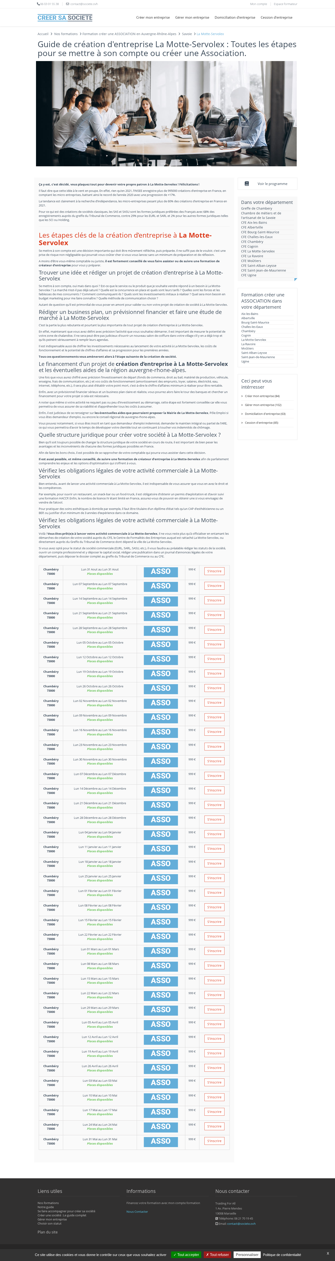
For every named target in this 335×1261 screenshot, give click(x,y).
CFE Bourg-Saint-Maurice (260, 232)
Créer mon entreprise (153, 17)
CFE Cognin (249, 246)
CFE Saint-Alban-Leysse (258, 265)
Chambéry (248, 331)
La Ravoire (248, 344)
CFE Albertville (252, 227)
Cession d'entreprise (276, 17)
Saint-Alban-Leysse (254, 353)
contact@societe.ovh (241, 1224)
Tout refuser (219, 1255)
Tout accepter (187, 1255)
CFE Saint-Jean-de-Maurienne (263, 270)
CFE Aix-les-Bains (254, 222)
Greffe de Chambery (256, 208)
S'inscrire (214, 571)
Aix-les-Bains (249, 314)
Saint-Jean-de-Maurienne (258, 357)
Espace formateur (285, 4)
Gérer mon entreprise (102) (263, 405)
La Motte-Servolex (253, 340)
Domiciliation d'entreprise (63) (265, 414)
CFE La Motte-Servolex (258, 251)
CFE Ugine (248, 275)
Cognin (246, 335)
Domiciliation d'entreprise (235, 17)
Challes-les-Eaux (252, 327)
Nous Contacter (137, 1212)
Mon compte (258, 4)
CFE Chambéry (252, 241)
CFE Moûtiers (251, 261)
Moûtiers (247, 348)
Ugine (245, 361)
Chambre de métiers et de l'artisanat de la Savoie (261, 215)
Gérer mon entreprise (192, 17)
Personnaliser (247, 1255)
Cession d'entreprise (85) (261, 423)
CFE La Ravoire (252, 256)
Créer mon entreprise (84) (262, 396)
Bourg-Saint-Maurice (255, 322)
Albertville (248, 318)
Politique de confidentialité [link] (282, 1255)
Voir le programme (272, 183)
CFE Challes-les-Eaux (257, 237)
